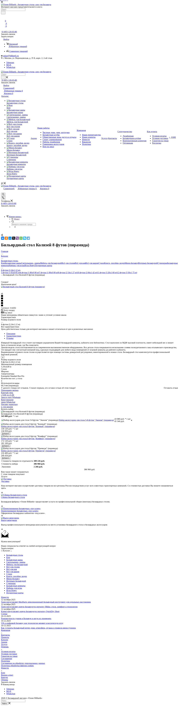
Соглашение (6, 658)
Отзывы (9, 338)
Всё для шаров (91, 263)
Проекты (5, 637)
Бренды (4, 677)
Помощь (5, 647)
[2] (89, 298)
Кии (3, 263)
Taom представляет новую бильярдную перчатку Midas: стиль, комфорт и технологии (39, 607)
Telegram (10, 62)
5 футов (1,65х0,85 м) (10, 272)
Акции (4, 642)
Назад (16, 219)
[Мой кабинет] (89, 14)
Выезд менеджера (9, 520)
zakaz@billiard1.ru (11, 56)
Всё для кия (80, 263)
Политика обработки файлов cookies (17, 665)
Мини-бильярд (131, 263)
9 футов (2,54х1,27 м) (67, 272)
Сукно (101, 263)
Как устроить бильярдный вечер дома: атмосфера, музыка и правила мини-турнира (38, 628)
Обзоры (4, 680)
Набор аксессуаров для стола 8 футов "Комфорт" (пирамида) (28, 438)
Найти (4, 704)
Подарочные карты (43, 265)
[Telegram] (28, 238)
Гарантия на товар (9, 656)
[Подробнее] (2, 492)
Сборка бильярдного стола (13, 497)
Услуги (4, 644)
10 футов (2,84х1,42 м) (87, 272)
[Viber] (17, 238)
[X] (13, 238)
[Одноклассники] (6, 238)
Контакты (5, 635)
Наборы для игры (17, 265)
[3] (89, 301)
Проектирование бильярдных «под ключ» (20, 511)
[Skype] (24, 238)
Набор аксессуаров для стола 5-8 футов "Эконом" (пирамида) (86, 420)
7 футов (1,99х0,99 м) (48, 272)
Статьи (4, 614)
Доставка (5, 481)
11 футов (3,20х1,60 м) (107, 272)
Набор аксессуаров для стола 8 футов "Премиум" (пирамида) (28, 451)
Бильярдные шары (13, 263)
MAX (8, 65)
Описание (10, 333)
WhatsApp (10, 67)
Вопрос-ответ (7, 675)
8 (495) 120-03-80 (9, 32)
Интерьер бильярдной (148, 263)
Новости (5, 597)
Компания (5, 630)
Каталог (4, 640)
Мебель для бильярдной (51, 263)
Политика (5, 661)
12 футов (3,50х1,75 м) (127, 272)
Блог (3, 673)
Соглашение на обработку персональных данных (23, 663)
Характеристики (13, 336)
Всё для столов (68, 263)
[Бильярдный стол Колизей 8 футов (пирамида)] (23, 287)
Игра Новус (30, 265)
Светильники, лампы (30, 263)
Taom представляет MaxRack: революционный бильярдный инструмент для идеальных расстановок (46, 602)
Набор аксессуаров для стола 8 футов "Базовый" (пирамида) (28, 426)
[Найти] (3, 77)
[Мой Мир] (10, 238)
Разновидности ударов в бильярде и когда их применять (26, 618)
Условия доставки (9, 654)
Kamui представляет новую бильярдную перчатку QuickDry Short (30, 611)
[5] (89, 305)
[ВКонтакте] (2, 238)
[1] (89, 296)
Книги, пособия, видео (114, 263)
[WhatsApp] (21, 238)
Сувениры (162, 263)
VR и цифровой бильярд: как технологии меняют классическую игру (32, 623)
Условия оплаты (8, 651)
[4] (89, 303)
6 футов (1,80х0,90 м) (29, 272)
